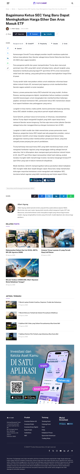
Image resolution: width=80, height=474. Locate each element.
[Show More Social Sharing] (57, 34)
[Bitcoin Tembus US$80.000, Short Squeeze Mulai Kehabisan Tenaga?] (22, 268)
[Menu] (8, 3)
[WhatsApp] (8, 63)
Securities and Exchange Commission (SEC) (20, 188)
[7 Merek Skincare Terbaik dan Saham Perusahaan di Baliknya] (11, 315)
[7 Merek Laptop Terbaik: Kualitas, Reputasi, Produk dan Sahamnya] (11, 304)
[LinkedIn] (8, 58)
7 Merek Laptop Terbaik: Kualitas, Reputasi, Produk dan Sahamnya (39, 302)
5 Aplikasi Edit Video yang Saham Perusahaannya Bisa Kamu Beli (39, 323)
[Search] (72, 3)
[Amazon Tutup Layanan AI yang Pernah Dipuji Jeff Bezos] (57, 238)
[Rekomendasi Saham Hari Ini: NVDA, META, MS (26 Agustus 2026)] (22, 238)
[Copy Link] (8, 68)
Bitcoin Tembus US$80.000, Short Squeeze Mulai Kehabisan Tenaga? (22, 281)
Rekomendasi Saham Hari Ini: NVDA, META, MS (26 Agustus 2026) (22, 251)
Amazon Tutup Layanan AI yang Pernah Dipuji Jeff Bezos (55, 251)
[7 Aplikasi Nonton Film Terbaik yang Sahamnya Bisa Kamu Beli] (11, 336)
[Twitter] (8, 53)
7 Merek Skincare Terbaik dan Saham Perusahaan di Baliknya (38, 313)
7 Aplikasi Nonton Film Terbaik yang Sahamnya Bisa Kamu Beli (38, 334)
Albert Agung (15, 28)
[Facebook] (8, 48)
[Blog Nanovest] (40, 3)
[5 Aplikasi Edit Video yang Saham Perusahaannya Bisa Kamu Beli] (11, 326)
